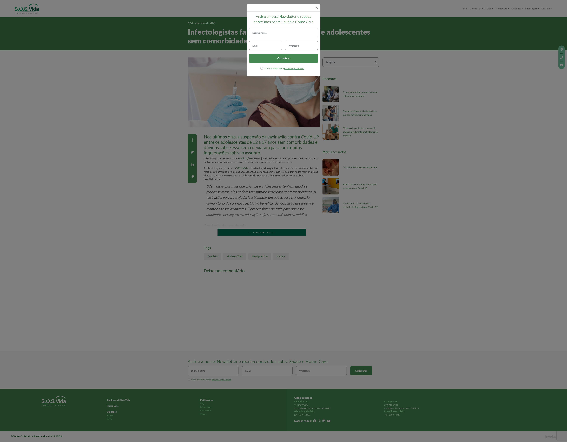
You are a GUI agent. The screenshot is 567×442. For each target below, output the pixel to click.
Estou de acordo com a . (284, 68)
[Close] (316, 7)
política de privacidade (294, 68)
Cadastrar (283, 58)
